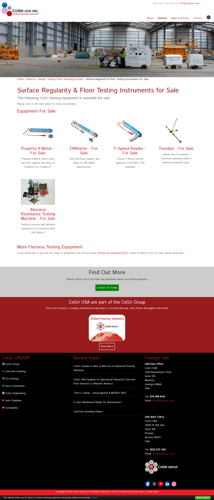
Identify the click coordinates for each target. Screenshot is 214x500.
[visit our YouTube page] (161, 485)
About (150, 18)
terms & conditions (121, 491)
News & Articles (180, 18)
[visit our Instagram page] (174, 485)
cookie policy (152, 491)
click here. (178, 253)
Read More (107, 346)
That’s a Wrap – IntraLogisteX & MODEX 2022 (100, 393)
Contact (197, 18)
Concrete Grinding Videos (88, 411)
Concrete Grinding (15, 371)
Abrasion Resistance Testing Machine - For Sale (38, 214)
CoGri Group (12, 364)
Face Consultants (15, 386)
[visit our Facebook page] (148, 485)
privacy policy (138, 491)
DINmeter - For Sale (84, 151)
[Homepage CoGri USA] (19, 9)
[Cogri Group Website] (178, 474)
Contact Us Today (107, 287)
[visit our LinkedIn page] (168, 485)
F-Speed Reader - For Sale (130, 151)
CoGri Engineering (15, 393)
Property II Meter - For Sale (38, 151)
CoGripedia (11, 408)
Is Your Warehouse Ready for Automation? (98, 402)
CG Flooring (12, 378)
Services (162, 18)
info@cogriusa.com (190, 3)
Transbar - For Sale (176, 149)
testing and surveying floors (112, 253)
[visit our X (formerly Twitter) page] (154, 485)
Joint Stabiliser (13, 400)
